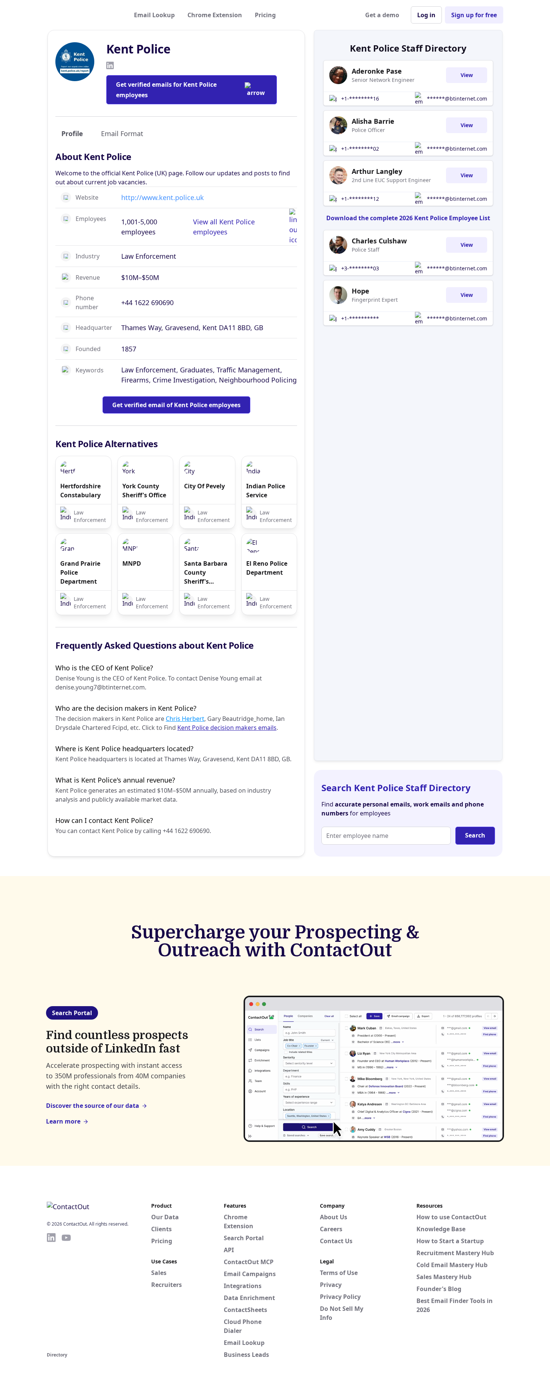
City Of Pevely (204, 486)
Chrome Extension (214, 15)
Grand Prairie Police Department (80, 572)
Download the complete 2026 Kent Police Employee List (408, 218)
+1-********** (360, 318)
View (467, 75)
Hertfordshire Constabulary (80, 490)
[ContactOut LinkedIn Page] (51, 1291)
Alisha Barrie (373, 121)
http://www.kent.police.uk (162, 197)
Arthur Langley (377, 171)
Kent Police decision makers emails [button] (226, 727)
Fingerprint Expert (375, 299)
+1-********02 (360, 148)
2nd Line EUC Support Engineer (391, 180)
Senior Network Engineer (383, 79)
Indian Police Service (265, 490)
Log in (426, 15)
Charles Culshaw (379, 240)
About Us (333, 1217)
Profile (72, 133)
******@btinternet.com (457, 98)
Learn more (63, 1121)
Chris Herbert (185, 719)
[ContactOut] (83, 15)
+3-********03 (360, 268)
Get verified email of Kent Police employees (176, 405)
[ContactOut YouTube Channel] (66, 1291)
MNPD (131, 563)
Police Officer (368, 129)
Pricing (265, 15)
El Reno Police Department (266, 568)
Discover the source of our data (92, 1105)
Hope (360, 290)
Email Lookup (154, 15)
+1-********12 (360, 198)
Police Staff (365, 249)
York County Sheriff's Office (144, 490)
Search (475, 835)
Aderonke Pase (377, 71)
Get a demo (382, 15)
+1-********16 (360, 98)
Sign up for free (474, 15)
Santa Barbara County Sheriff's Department (205, 572)
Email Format (122, 133)
